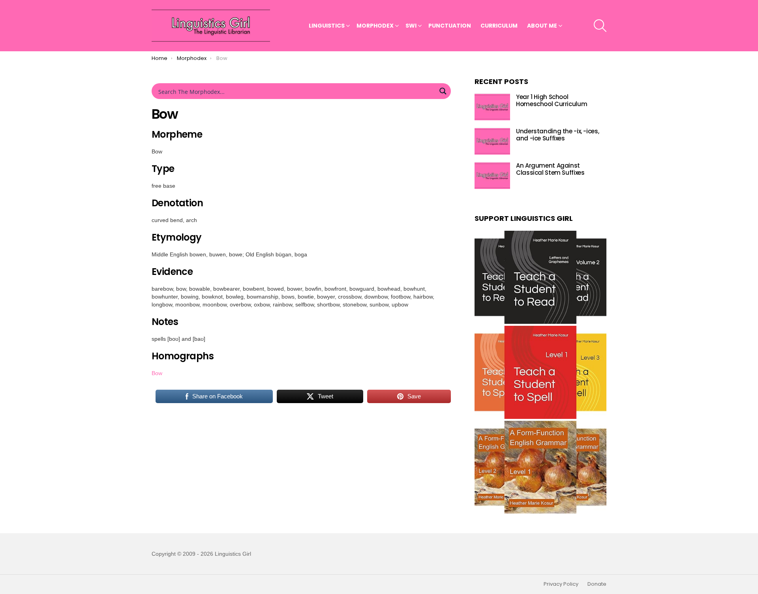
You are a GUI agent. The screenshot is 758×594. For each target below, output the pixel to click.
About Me (542, 26)
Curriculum (499, 26)
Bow (157, 373)
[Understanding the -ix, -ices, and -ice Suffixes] (492, 141)
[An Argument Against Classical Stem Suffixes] (492, 176)
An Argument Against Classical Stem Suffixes (550, 169)
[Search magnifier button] (442, 91)
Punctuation (449, 26)
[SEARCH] (600, 25)
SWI (411, 26)
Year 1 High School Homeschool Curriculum (551, 100)
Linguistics (327, 26)
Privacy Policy (561, 584)
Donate (596, 584)
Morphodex (375, 26)
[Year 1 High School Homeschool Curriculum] (492, 107)
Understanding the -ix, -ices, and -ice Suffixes (557, 135)
